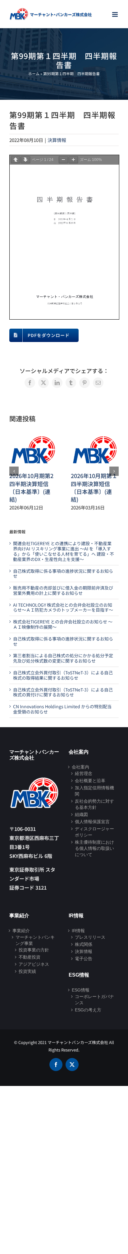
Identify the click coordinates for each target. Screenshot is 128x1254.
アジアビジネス (34, 964)
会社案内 (80, 766)
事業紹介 (21, 930)
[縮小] (63, 159)
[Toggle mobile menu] (115, 14)
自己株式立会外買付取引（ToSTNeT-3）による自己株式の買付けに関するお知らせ (63, 692)
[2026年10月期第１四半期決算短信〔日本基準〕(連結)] (95, 435)
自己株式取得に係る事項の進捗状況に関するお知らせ (63, 573)
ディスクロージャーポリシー (94, 831)
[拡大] (73, 159)
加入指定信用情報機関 (94, 790)
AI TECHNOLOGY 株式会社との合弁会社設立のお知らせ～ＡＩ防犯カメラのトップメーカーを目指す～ (63, 607)
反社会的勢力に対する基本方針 (94, 804)
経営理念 (83, 773)
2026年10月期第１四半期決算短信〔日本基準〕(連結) (94, 487)
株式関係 (83, 944)
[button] (14, 471)
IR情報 (78, 930)
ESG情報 (80, 989)
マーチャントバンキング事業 (35, 940)
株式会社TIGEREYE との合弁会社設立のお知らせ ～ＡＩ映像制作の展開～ (62, 624)
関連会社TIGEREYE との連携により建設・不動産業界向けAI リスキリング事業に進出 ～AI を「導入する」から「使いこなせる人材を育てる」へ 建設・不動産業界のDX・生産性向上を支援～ (63, 551)
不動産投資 (29, 957)
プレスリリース (90, 937)
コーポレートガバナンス (94, 999)
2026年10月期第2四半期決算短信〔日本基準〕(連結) (31, 487)
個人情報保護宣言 (92, 821)
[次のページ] (25, 159)
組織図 (81, 814)
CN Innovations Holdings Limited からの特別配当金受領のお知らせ (62, 709)
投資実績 (27, 971)
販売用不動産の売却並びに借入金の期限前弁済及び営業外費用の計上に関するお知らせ (63, 590)
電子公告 (83, 958)
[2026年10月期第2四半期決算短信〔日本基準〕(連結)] (33, 435)
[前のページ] (15, 159)
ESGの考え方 (88, 1009)
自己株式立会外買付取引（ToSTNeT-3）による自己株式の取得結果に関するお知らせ (63, 675)
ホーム (33, 73)
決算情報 (57, 140)
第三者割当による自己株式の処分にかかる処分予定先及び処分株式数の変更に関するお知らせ (63, 658)
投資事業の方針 (34, 949)
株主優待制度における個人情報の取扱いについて (94, 848)
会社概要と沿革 (90, 780)
